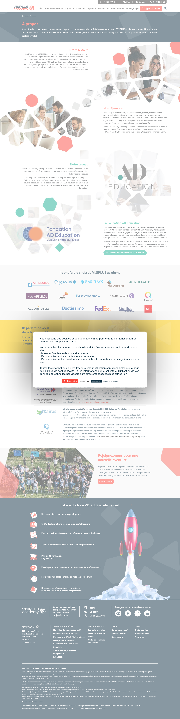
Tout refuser (84, 381)
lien (125, 373)
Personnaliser (96, 381)
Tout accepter (70, 381)
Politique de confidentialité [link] (110, 381)
